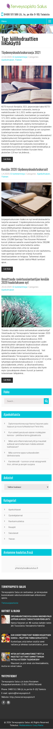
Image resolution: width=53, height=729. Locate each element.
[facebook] (3, 702)
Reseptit (12, 527)
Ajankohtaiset (7, 59)
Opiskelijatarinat (15, 515)
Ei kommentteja (20, 57)
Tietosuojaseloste (9, 603)
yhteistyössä (21, 568)
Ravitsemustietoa (16, 521)
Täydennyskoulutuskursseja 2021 (21, 52)
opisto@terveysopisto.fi (19, 693)
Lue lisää (7, 159)
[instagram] (8, 702)
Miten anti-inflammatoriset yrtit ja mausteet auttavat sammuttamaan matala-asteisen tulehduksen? (26, 444)
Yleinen (18, 59)
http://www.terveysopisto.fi (22, 697)
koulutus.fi (33, 568)
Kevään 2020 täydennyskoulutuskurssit (24, 169)
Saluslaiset (13, 533)
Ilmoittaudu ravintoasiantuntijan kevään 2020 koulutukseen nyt (25, 281)
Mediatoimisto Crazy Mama (31, 725)
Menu (4, 21)
